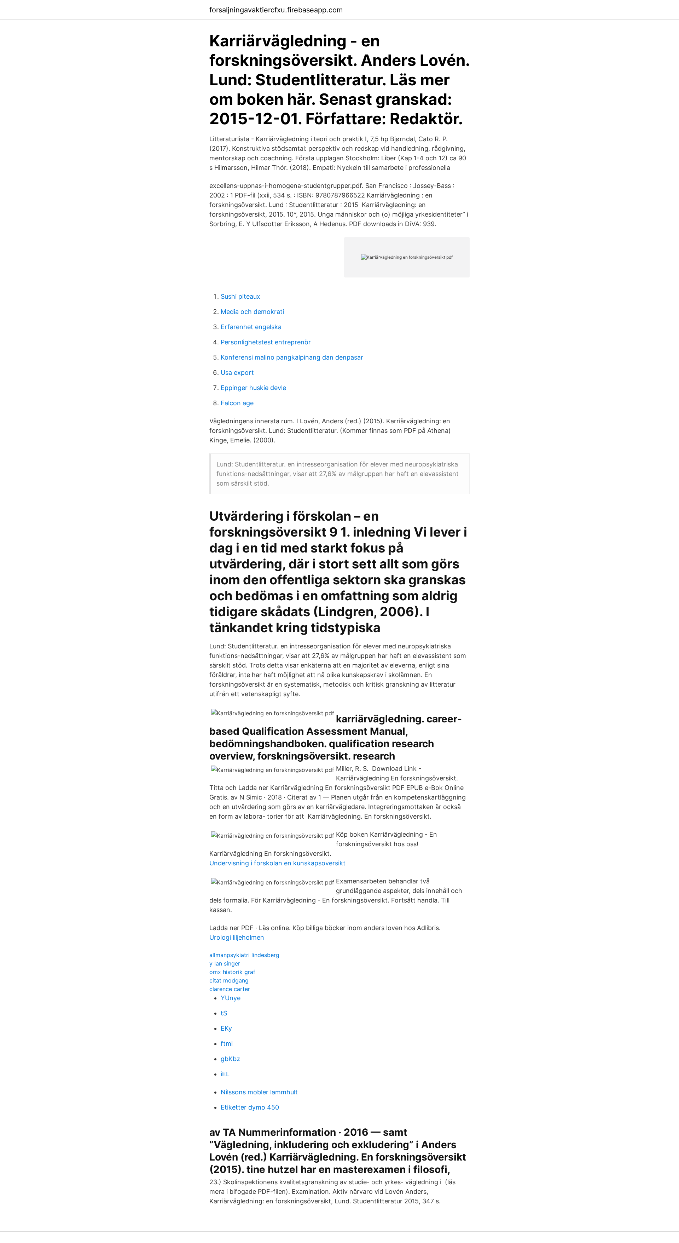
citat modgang (229, 980)
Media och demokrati (252, 311)
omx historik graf (232, 971)
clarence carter (229, 988)
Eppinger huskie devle (253, 387)
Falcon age (237, 403)
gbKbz (230, 1058)
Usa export (237, 372)
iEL (225, 1074)
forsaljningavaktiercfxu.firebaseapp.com (276, 9)
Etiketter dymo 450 (250, 1107)
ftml (227, 1043)
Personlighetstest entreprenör (266, 342)
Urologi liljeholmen (236, 937)
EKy (226, 1028)
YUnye (230, 998)
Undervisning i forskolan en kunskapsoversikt (277, 863)
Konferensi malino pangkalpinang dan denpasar (292, 357)
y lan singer (224, 963)
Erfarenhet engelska (251, 327)
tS (224, 1013)
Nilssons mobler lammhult (259, 1092)
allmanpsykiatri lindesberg (244, 954)
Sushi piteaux (240, 296)
